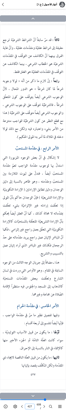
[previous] (22, 406)
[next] (33, 396)
